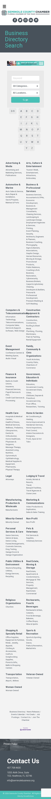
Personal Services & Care (14, 530)
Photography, (32, 245)
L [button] (37, 123)
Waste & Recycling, (14, 568)
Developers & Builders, (35, 289)
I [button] (21, 123)
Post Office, (31, 404)
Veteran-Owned (34, 674)
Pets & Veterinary (32, 530)
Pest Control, (31, 430)
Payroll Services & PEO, (13, 394)
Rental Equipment (33, 340)
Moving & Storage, (34, 259)
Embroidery (31, 178)
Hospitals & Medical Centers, (14, 418)
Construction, (32, 320)
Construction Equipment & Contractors (33, 313)
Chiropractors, (12, 430)
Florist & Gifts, (12, 662)
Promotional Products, (31, 263)
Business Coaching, (34, 242)
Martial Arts (31, 648)
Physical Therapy (13, 469)
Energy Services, (12, 573)
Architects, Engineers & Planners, (35, 238)
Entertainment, (32, 172)
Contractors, (31, 323)
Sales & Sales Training (35, 512)
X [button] (38, 142)
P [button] (38, 129)
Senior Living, (11, 541)
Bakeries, (30, 618)
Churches (9, 607)
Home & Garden (34, 413)
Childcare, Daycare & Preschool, (34, 397)
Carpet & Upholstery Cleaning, (34, 285)
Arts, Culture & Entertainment (34, 165)
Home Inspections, (34, 427)
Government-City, (33, 401)
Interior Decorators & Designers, (34, 435)
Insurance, (10, 386)
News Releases (33, 711)
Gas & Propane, (12, 200)
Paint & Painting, (33, 337)
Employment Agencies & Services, (35, 224)
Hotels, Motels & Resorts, (33, 481)
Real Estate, (31, 571)
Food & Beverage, (33, 615)
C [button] (32, 111)
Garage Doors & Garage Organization (14, 553)
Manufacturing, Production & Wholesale (14, 503)
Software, (10, 331)
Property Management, (32, 587)
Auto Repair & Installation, (11, 196)
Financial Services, (13, 389)
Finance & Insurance (11, 376)
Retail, (8, 643)
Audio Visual (11, 358)
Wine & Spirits (32, 624)
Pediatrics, (18, 427)
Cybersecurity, (32, 278)
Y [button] (26, 148)
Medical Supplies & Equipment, (14, 463)
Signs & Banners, (33, 248)
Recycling (10, 576)
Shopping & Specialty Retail (14, 632)
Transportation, (12, 678)
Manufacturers (12, 510)
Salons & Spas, (12, 538)
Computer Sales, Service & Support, (13, 327)
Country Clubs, (32, 362)
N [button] (26, 129)
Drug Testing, (11, 549)
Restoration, (31, 276)
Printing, (29, 228)
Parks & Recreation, (34, 645)
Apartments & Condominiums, (33, 575)
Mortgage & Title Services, (33, 581)
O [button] (32, 129)
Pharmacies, (11, 467)
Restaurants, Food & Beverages (33, 603)
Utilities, (9, 571)
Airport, (9, 680)
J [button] (26, 123)
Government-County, (34, 387)
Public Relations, (33, 267)
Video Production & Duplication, (34, 508)
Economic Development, (32, 202)
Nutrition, (9, 453)
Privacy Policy (10, 744)
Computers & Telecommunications (17, 312)
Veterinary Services (34, 541)
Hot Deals (30, 714)
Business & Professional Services (33, 188)
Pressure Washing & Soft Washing (34, 302)
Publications (11, 175)
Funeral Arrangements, (15, 543)
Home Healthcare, (13, 439)
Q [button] (21, 136)
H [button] (37, 117)
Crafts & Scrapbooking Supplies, (11, 657)
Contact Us (25, 717)
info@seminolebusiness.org (20, 780)
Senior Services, (12, 535)
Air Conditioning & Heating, (33, 418)
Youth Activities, (33, 359)
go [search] (27, 100)
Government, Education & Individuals (33, 377)
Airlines (16, 680)
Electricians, (31, 334)
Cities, (28, 392)
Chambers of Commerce (31, 366)
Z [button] (32, 148)
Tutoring (41, 406)
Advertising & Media (13, 165)
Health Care (12, 413)
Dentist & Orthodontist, (11, 435)
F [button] (26, 117)
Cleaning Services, (33, 214)
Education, (30, 384)
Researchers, (31, 406)
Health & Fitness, (13, 422)
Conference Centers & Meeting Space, (15, 354)
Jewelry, (14, 643)
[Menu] (4, 6)
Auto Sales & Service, (14, 191)
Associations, (32, 250)
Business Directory (17, 711)
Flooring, (39, 331)
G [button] (32, 117)
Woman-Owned (14, 687)
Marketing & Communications (35, 501)
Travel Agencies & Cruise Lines (33, 492)
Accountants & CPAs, (35, 197)
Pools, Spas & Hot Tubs (34, 440)
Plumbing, (30, 331)
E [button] (21, 117)
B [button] (26, 111)
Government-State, (34, 390)
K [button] (31, 123)
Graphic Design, (32, 253)
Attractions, (31, 175)
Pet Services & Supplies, (32, 537)
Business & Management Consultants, (31, 209)
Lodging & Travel (35, 476)
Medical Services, (13, 425)
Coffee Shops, (32, 621)
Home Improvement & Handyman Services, (35, 423)
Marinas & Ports (12, 202)
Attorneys (10, 479)
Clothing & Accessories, (11, 650)
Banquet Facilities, (33, 488)
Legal (9, 476)
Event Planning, (32, 231)
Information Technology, (11, 318)
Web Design (19, 331)
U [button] (21, 142)
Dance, (29, 643)
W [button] (32, 142)
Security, (29, 234)
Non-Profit (32, 518)
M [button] (21, 129)
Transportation (14, 674)
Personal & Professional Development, (32, 295)
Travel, (29, 485)
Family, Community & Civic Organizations (33, 351)
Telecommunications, (15, 322)
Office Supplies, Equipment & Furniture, (15, 639)
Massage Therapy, (13, 447)
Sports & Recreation (32, 632)
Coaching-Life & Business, (33, 271)
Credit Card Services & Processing (15, 399)
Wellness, (10, 427)
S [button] (32, 136)
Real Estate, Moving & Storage (32, 565)
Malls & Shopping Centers (13, 667)
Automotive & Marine (13, 186)
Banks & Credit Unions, (12, 382)
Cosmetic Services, (14, 546)
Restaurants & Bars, (34, 610)
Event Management (13, 348)
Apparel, (9, 645)
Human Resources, (34, 256)
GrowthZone (28, 796)
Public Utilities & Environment (14, 563)
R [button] (26, 136)
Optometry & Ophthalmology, (12, 457)
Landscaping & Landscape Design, (34, 218)
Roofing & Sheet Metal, (33, 327)
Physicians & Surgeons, (11, 443)
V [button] (26, 142)
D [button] (38, 111)
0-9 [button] (12, 111)
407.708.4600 (14, 768)
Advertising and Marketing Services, (14, 171)
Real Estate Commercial (31, 592)
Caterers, (30, 613)
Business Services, (34, 194)
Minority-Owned (14, 518)
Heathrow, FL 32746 (19, 774)
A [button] (21, 111)
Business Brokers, (33, 281)
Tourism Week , (32, 170)
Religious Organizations (13, 601)
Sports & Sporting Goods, (33, 639)
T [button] (37, 136)
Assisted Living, (12, 450)
